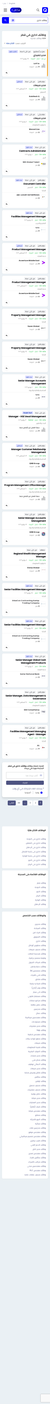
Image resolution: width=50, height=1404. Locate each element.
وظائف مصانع (40, 1115)
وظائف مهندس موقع (37, 1132)
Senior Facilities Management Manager (25, 589)
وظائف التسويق (39, 936)
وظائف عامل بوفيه (38, 1094)
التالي (11, 803)
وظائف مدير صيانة (39, 1098)
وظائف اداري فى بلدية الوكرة (34, 856)
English (12, 3)
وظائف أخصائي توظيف (37, 1064)
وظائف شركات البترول (37, 962)
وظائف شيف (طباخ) (38, 1106)
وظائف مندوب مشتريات (36, 1089)
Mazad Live (34, 129)
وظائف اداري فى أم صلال (36, 847)
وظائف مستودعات (39, 1021)
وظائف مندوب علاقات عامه (35, 1174)
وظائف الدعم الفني (38, 1145)
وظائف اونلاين (40, 1081)
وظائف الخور (41, 891)
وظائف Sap (41, 1030)
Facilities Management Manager (28, 216)
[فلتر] (13, 20)
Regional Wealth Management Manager (30, 555)
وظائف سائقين (40, 1077)
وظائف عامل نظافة (38, 1004)
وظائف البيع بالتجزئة (38, 1119)
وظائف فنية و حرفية (38, 983)
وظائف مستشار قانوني (37, 996)
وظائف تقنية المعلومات (36, 1047)
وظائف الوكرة (40, 900)
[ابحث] (5, 20)
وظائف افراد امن (39, 932)
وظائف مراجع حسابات (37, 1000)
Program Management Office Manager (25, 485)
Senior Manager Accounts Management (32, 382)
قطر (4, 3)
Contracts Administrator (32, 151)
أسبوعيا (28, 792)
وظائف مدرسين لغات (37, 1128)
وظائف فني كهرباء (38, 975)
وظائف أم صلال (40, 904)
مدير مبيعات (39, 85)
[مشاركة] (6, 72)
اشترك (25, 782)
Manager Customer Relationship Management (28, 451)
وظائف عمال (41, 1013)
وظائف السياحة (40, 928)
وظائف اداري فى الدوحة (36, 839)
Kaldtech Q (34, 96)
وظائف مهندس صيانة (37, 1111)
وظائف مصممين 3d (38, 970)
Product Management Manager (29, 249)
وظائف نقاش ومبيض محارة (35, 1072)
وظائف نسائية (40, 1123)
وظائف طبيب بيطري (38, 1140)
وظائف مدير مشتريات (37, 1026)
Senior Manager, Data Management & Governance (25, 697)
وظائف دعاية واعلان (38, 966)
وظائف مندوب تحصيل (37, 1085)
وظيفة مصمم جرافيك (37, 958)
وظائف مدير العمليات (37, 1102)
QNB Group (34, 463)
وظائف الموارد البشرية (37, 1051)
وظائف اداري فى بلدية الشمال (34, 851)
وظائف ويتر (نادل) (39, 987)
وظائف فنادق (40, 979)
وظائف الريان (41, 895)
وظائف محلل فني (39, 1060)
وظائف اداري (41, 941)
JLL (38, 745)
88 (19, 803)
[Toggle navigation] (5, 10)
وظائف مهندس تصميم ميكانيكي (32, 1136)
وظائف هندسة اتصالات (37, 953)
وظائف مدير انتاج (39, 1149)
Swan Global (33, 326)
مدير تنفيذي (39, 55)
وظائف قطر (41, 883)
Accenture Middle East (29, 260)
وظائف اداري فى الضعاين (36, 843)
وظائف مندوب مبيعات (37, 949)
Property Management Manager (28, 315)
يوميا (37, 792)
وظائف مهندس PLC (38, 1170)
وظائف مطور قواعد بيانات (36, 1038)
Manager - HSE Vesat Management (27, 416)
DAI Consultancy (31, 710)
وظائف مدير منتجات (38, 1055)
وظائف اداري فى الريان (37, 864)
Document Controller (34, 183)
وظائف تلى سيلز (39, 992)
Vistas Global (33, 567)
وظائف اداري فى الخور (37, 860)
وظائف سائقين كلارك (38, 1157)
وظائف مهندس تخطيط (37, 1034)
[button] (38, 10)
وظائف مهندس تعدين (37, 1153)
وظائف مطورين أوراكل (37, 945)
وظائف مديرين (40, 924)
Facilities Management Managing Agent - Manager (28, 733)
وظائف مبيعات (40, 1043)
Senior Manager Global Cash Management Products (30, 661)
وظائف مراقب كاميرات (37, 1162)
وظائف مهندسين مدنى (36, 1166)
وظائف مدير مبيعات (38, 1068)
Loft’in (36, 63)
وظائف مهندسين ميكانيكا (35, 1017)
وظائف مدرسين (40, 1009)
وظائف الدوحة (40, 887)
